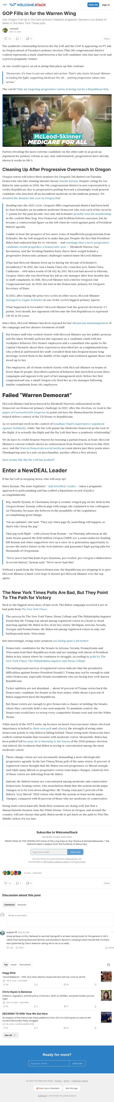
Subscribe (93, 4)
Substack (42, 1095)
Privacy (58, 1080)
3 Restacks (37, 873)
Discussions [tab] (25, 964)
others (62, 728)
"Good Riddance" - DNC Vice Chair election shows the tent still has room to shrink (43, 976)
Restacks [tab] (22, 904)
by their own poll (40, 728)
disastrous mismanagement (90, 323)
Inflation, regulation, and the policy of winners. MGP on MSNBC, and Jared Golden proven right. (48, 997)
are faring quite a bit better (70, 640)
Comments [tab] (9, 904)
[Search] (109, 965)
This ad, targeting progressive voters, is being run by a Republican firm (63, 89)
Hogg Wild (8, 972)
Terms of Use (71, 858)
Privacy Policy (79, 861)
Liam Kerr (14, 29)
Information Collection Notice (56, 861)
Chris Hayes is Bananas (17, 991)
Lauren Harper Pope (25, 1024)
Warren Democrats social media (40, 448)
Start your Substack (49, 1088)
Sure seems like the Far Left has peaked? (28, 459)
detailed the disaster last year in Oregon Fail (31, 198)
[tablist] (15, 905)
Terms (67, 1080)
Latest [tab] (14, 964)
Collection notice (79, 1080)
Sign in (106, 4)
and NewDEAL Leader (62, 486)
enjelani (11, 932)
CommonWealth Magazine (30, 412)
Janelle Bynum (68, 181)
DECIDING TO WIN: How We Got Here (25, 1013)
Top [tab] (6, 964)
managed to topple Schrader (24, 300)
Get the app (72, 1088)
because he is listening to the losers (46, 741)
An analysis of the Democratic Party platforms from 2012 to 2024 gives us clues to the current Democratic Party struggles (46, 1019)
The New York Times (34, 609)
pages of (8, 412)
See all (8, 1035)
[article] (57, 978)
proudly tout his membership (92, 214)
